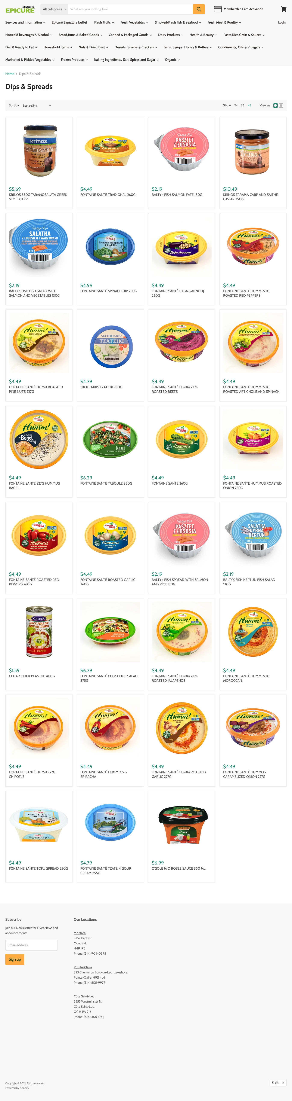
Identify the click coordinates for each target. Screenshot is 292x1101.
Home (9, 74)
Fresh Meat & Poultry (223, 22)
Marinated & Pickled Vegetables (28, 60)
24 (235, 105)
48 (249, 105)
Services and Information (24, 22)
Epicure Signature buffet (69, 22)
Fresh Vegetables (133, 22)
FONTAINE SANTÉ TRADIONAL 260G (108, 195)
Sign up (15, 959)
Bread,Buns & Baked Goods (79, 35)
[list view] (281, 105)
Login (282, 22)
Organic (171, 60)
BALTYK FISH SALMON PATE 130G (177, 195)
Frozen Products (73, 60)
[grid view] (275, 105)
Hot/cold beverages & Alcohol (27, 35)
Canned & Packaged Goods (129, 35)
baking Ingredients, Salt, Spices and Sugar (125, 60)
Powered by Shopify (17, 1087)
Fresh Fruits (103, 22)
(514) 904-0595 (95, 953)
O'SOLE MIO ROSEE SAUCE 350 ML (178, 868)
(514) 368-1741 (94, 1017)
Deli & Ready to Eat (20, 47)
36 (242, 105)
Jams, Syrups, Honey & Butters (186, 47)
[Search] (199, 9)
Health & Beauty (202, 35)
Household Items (57, 47)
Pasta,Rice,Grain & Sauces (242, 35)
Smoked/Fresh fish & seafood (177, 22)
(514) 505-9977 (94, 983)
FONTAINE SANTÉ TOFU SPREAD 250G (38, 868)
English (276, 1082)
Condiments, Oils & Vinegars (239, 47)
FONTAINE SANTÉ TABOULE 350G (106, 483)
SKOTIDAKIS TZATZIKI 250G (101, 387)
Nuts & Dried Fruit (92, 47)
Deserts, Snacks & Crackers (135, 47)
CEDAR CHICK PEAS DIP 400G (32, 676)
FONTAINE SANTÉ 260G (170, 483)
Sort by (14, 105)
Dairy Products (169, 35)
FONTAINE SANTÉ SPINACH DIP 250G (108, 291)
